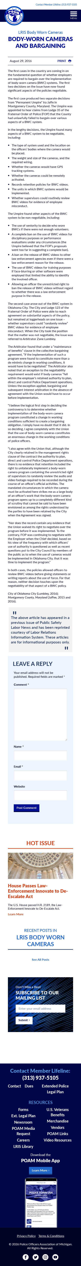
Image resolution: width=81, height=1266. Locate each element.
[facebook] (26, 1258)
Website (19, 786)
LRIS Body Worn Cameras (40, 32)
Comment (21, 685)
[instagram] (45, 1258)
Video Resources (58, 1140)
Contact (14, 1086)
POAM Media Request (23, 1131)
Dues (29, 1086)
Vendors (57, 1127)
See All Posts (40, 959)
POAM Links (57, 1133)
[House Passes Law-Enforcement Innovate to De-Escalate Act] (40, 866)
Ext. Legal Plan (23, 1115)
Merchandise (58, 1121)
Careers (23, 1140)
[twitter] (36, 1258)
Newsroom (23, 1122)
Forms (23, 1109)
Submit (23, 1020)
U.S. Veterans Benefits (58, 1112)
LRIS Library (23, 1146)
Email (18, 767)
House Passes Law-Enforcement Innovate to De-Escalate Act (38, 891)
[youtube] (55, 1258)
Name (19, 747)
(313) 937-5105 (69, 4)
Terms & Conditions (51, 1236)
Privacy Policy (26, 1236)
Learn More (16, 914)
